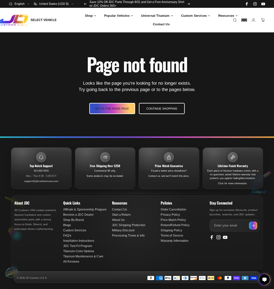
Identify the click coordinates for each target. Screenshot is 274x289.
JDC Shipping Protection (129, 225)
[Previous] (85, 4)
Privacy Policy (170, 214)
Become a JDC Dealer (78, 214)
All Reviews (71, 261)
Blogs (67, 225)
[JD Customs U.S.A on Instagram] (255, 4)
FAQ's (67, 235)
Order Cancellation (173, 209)
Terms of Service (172, 235)
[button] (244, 20)
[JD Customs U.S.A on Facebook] (247, 4)
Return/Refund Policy (175, 225)
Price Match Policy (173, 219)
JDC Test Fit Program (77, 246)
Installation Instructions (78, 240)
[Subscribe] (253, 225)
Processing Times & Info (128, 235)
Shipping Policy (171, 230)
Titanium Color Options (78, 251)
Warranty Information (174, 240)
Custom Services (74, 230)
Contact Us (119, 209)
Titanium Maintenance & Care (83, 256)
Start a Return (121, 214)
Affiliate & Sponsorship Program (84, 209)
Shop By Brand (73, 219)
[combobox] (19, 4)
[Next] (189, 4)
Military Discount (123, 230)
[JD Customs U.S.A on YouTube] (263, 4)
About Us (118, 219)
